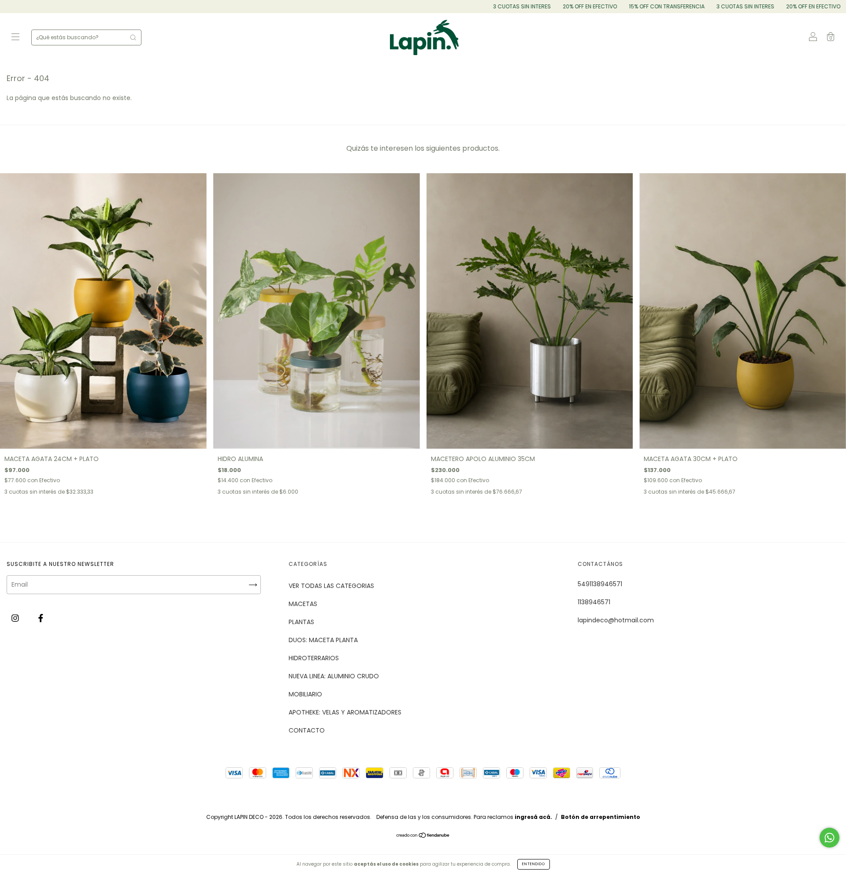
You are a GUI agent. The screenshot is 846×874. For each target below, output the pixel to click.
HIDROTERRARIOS (314, 658)
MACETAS (303, 603)
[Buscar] (133, 37)
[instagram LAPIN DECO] (16, 618)
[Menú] (15, 37)
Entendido (533, 864)
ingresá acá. (533, 817)
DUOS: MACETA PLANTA (323, 640)
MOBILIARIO (305, 694)
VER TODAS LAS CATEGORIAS (331, 585)
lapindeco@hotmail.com (616, 620)
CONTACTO (307, 730)
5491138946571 (600, 584)
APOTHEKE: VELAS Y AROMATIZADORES (345, 712)
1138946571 (594, 602)
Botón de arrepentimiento (600, 817)
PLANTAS (301, 621)
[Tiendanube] (423, 836)
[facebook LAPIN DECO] (40, 618)
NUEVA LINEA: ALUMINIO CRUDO (334, 676)
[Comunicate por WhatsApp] (829, 838)
